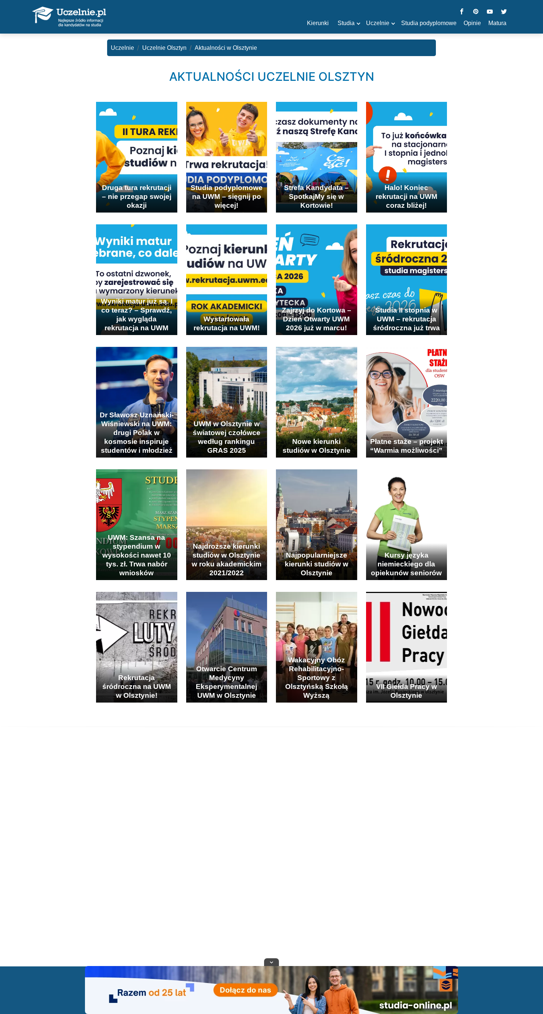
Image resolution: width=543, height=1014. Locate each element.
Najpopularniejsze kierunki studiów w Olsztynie (316, 564)
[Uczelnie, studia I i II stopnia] (69, 17)
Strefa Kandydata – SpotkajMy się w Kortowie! (316, 196)
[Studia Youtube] (490, 12)
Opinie (472, 23)
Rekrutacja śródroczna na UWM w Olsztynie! (136, 686)
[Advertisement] (271, 855)
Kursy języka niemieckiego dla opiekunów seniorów (406, 564)
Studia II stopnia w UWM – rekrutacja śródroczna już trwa (406, 319)
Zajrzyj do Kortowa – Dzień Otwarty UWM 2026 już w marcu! (316, 319)
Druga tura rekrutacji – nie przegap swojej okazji (136, 196)
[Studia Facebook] (462, 12)
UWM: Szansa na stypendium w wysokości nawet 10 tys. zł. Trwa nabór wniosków (136, 555)
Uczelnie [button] (377, 23)
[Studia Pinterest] (476, 12)
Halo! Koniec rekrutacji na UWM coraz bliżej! (406, 196)
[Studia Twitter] (504, 12)
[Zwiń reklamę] (271, 962)
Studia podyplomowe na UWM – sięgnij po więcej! (227, 196)
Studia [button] (346, 23)
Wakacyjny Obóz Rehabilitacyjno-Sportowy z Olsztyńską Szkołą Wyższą (316, 677)
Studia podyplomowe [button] (429, 23)
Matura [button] (497, 23)
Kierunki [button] (318, 23)
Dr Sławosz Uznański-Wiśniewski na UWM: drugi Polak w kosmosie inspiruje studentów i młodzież (137, 432)
